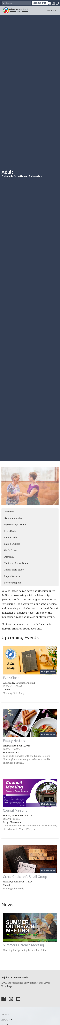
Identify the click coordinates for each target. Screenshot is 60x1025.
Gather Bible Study (14, 569)
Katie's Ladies (11, 537)
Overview (9, 511)
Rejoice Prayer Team (15, 524)
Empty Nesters (12, 576)
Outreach (9, 556)
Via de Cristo (10, 550)
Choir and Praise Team (16, 563)
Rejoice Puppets (12, 582)
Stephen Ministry (13, 518)
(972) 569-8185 (39, 3)
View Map (6, 986)
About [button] (5, 1019)
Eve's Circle (10, 531)
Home (5, 1014)
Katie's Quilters (12, 543)
